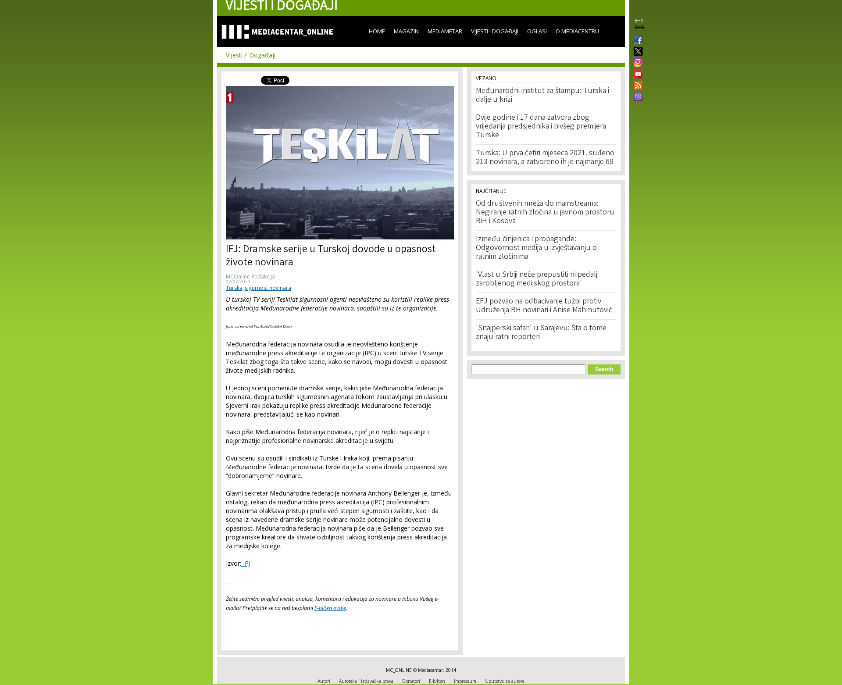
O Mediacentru (577, 31)
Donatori (411, 681)
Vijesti (234, 55)
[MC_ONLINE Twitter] (636, 51)
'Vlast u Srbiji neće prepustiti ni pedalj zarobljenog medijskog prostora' (536, 279)
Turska (234, 288)
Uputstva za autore (504, 681)
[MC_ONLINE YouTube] (636, 74)
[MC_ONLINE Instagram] (636, 63)
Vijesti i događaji (494, 31)
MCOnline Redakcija (250, 276)
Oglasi (537, 31)
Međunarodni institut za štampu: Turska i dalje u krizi (542, 96)
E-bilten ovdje (330, 608)
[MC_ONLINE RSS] (636, 86)
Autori (324, 681)
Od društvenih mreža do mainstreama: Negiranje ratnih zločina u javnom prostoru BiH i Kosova (545, 212)
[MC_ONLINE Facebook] (636, 40)
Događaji (262, 55)
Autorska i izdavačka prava (366, 681)
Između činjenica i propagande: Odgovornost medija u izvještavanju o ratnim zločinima (536, 248)
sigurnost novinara (268, 288)
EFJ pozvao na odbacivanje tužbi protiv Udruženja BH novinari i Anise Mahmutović (544, 306)
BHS (639, 21)
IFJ (245, 563)
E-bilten (437, 681)
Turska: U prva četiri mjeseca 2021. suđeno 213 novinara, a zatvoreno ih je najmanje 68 (545, 158)
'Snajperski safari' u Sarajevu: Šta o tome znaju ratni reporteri (541, 333)
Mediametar (445, 31)
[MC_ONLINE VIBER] (636, 97)
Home (377, 31)
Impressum (465, 681)
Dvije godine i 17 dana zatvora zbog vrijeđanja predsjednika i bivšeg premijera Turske (541, 126)
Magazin (406, 31)
